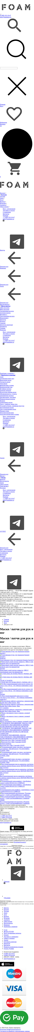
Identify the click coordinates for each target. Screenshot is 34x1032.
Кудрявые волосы (5, 389)
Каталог (3, 193)
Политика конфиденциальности (10, 1029)
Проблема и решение (7, 373)
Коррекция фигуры (6, 387)
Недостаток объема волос (8, 392)
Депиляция (3, 383)
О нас (5, 930)
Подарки (3, 488)
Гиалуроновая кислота (7, 316)
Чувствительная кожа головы (9, 414)
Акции (2, 458)
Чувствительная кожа (7, 412)
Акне (1, 377)
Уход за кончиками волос (8, 409)
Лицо (2, 198)
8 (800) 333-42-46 (9, 955)
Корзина (2, 125)
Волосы (2, 201)
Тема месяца (4, 486)
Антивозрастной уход (7, 378)
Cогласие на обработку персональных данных (15, 1031)
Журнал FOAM (9, 931)
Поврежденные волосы (7, 399)
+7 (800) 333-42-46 (6, 817)
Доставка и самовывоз (11, 936)
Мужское (3, 203)
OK (2, 810)
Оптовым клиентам (10, 942)
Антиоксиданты (5, 313)
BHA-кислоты (4, 309)
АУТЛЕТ (3, 531)
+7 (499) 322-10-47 (9, 217)
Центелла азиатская (6, 325)
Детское (2, 196)
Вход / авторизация (9, 209)
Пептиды (3, 319)
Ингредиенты (4, 304)
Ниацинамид (4, 318)
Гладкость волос (5, 382)
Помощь (2, 104)
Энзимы (2, 328)
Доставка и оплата (9, 210)
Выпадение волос (5, 380)
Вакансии (7, 943)
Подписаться (25, 835)
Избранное (3, 122)
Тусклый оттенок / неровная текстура (12, 406)
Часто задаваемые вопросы (12, 933)
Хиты (2, 286)
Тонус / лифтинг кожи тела (8, 404)
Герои (2, 483)
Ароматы (3, 205)
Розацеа (2, 401)
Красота (2, 479)
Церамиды (3, 326)
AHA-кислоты (4, 307)
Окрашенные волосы (7, 395)
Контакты (6, 214)
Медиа (2, 476)
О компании (7, 212)
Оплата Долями (9, 948)
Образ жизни (4, 207)
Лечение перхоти (5, 390)
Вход (1, 106)
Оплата (6, 935)
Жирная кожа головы (7, 385)
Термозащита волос (6, 402)
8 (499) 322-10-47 (5, 15)
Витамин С (3, 314)
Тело (1, 200)
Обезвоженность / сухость (8, 394)
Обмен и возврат (9, 938)
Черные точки (4, 411)
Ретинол (2, 321)
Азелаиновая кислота (7, 311)
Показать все (4, 266)
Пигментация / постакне (8, 397)
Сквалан (2, 323)
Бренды (2, 250)
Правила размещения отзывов (13, 947)
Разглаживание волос (7, 407)
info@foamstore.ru (5, 17)
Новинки (3, 268)
